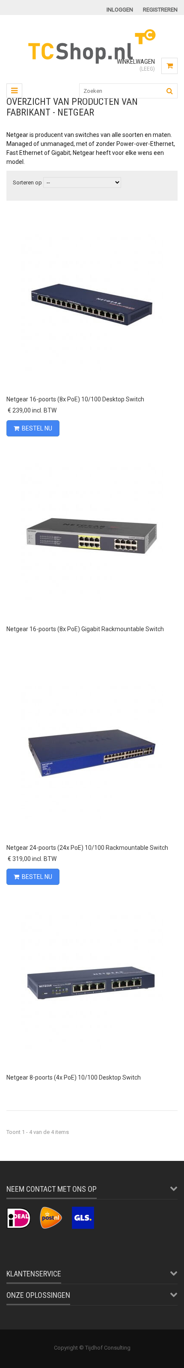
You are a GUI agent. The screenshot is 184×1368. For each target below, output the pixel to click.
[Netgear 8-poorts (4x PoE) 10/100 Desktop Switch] (92, 901)
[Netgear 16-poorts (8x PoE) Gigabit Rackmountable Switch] (92, 453)
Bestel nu (37, 428)
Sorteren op (27, 182)
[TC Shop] (92, 62)
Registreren (160, 9)
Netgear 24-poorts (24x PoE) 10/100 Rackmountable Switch (87, 847)
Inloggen (120, 9)
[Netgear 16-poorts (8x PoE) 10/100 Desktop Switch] (92, 223)
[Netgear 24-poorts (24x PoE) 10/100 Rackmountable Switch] (92, 671)
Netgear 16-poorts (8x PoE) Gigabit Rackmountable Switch (85, 629)
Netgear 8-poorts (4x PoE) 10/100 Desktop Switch (73, 1077)
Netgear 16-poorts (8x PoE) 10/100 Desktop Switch (75, 399)
